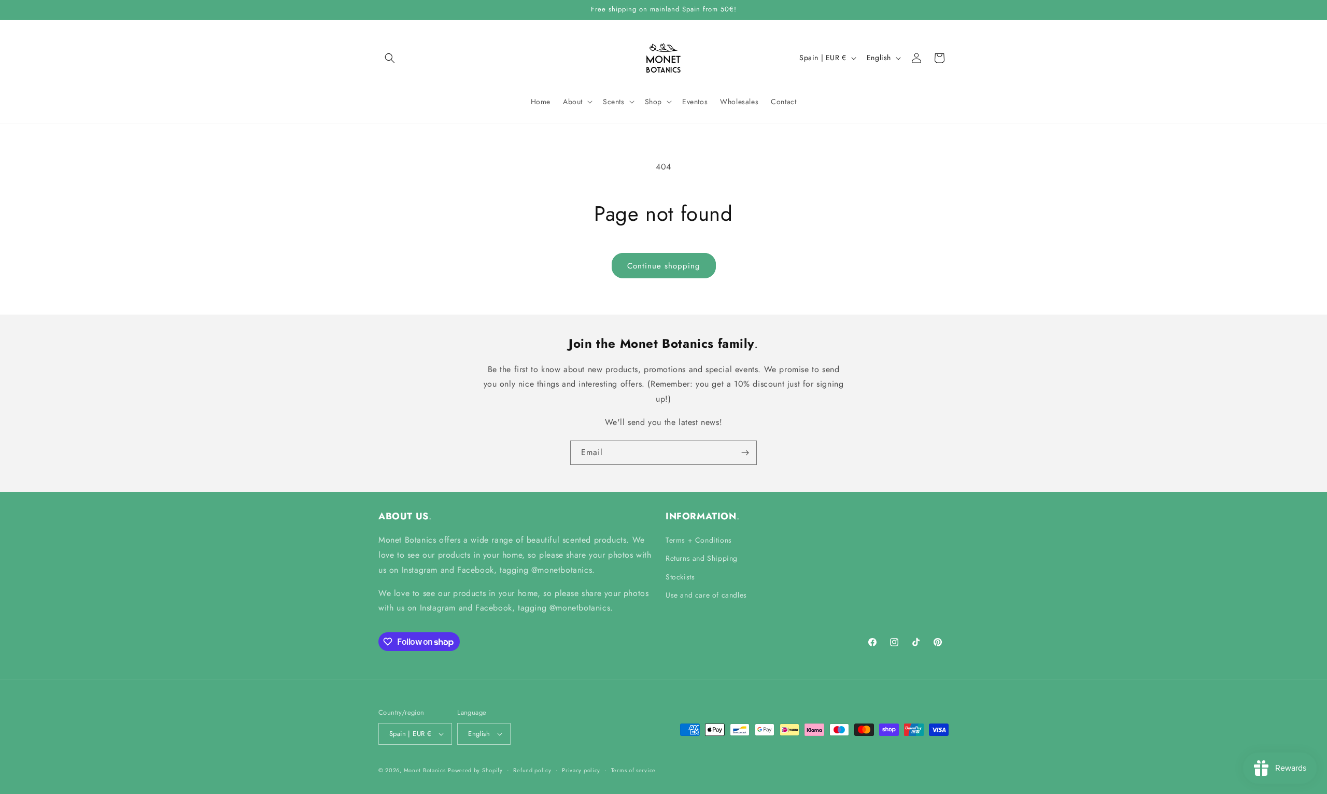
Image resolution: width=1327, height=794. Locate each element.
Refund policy (532, 770)
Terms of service (633, 770)
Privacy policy (581, 770)
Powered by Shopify (475, 770)
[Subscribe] (744, 453)
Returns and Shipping (702, 558)
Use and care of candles (706, 595)
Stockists (680, 577)
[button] (389, 58)
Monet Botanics (425, 770)
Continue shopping (663, 266)
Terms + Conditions (699, 540)
